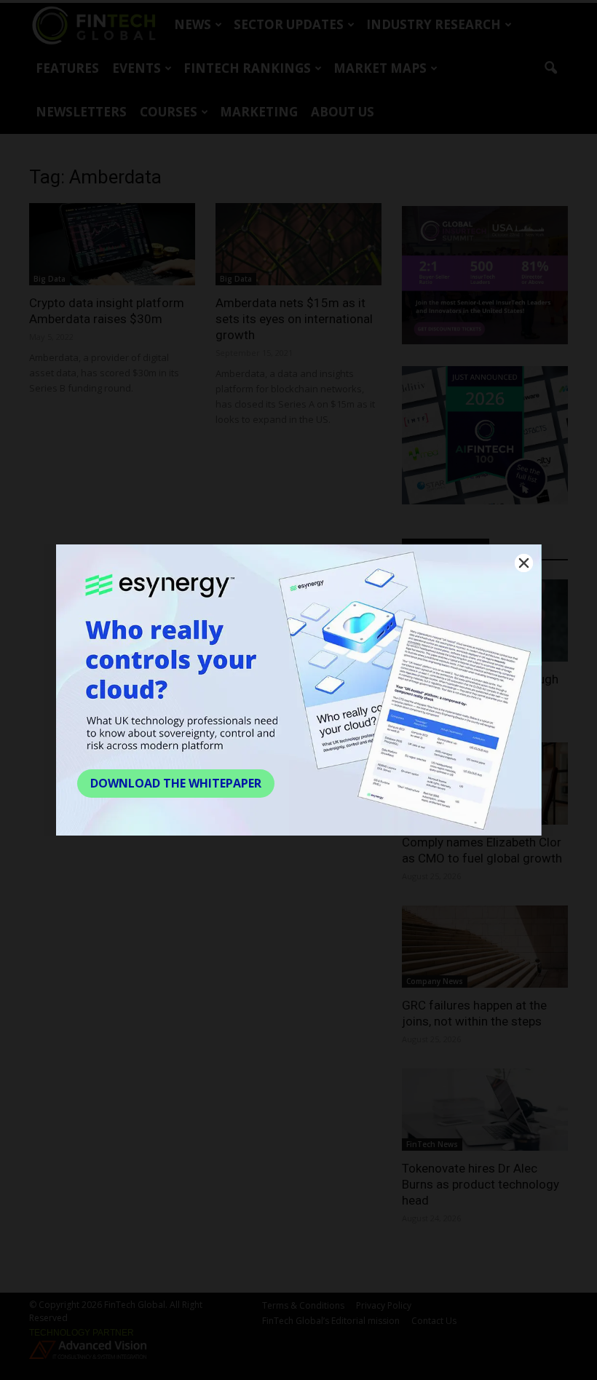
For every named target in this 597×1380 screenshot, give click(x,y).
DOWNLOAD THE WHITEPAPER (175, 783)
